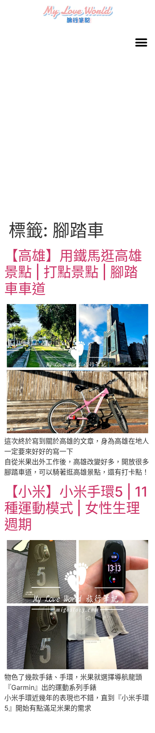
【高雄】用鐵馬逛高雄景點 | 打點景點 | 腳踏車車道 (73, 272)
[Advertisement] (77, 138)
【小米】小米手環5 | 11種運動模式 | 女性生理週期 (76, 508)
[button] (141, 42)
